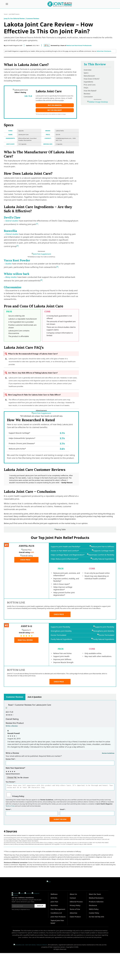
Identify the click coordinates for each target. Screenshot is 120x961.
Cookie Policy (94, 913)
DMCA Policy (93, 909)
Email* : (63, 809)
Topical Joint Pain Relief (57, 921)
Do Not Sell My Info (96, 917)
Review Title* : (11, 759)
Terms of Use (10, 806)
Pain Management (58, 909)
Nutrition (54, 905)
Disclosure (93, 905)
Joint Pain (54, 902)
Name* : (9, 809)
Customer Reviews (32, 18)
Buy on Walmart (55, 110)
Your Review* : (11, 782)
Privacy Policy (18, 796)
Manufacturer (89, 76)
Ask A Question (35, 697)
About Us (73, 894)
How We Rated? (90, 90)
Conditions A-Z (56, 913)
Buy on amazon (55, 105)
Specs (86, 73)
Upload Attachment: (13, 774)
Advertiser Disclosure (104, 51)
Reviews (87, 93)
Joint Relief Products (14, 14)
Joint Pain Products (58, 917)
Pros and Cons (89, 85)
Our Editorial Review (17, 18)
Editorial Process (76, 902)
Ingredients (88, 82)
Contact (73, 898)
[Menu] (7, 4)
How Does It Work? (91, 79)
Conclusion (88, 96)
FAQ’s (86, 88)
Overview (87, 70)
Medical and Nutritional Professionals (78, 45)
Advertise (73, 913)
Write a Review (12, 726)
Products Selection (96, 902)
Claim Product (75, 917)
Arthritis (54, 898)
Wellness (54, 894)
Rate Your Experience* (15, 768)
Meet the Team (95, 894)
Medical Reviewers (96, 898)
